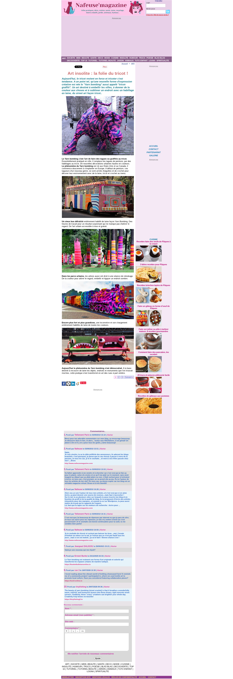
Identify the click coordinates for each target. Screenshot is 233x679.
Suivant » (129, 377)
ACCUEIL (153, 146)
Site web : (69, 621)
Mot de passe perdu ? (161, 15)
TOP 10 (84, 61)
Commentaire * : (73, 628)
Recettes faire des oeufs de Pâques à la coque (154, 243)
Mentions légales (101, 677)
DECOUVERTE (73, 61)
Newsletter (68, 677)
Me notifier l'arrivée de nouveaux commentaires (91, 654)
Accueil (125, 64)
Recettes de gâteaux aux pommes (153, 396)
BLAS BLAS (159, 58)
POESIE (149, 58)
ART (64, 58)
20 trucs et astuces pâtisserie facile (153, 375)
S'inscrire (149, 15)
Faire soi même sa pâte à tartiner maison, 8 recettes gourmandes (153, 330)
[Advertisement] (116, 38)
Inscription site (83, 677)
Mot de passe (150, 9)
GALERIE (153, 156)
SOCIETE (71, 58)
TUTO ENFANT (141, 61)
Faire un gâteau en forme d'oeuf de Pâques (154, 307)
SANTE (93, 58)
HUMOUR (133, 58)
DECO (100, 58)
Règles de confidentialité (124, 677)
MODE (107, 58)
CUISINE (115, 58)
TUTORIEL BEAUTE (107, 61)
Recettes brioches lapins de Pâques (153, 285)
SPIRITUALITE (163, 61)
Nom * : (68, 608)
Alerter (110, 435)
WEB (78, 58)
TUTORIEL (92, 61)
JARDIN (120, 61)
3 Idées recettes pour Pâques (153, 264)
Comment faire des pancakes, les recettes (153, 353)
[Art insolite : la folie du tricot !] (98, 177)
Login (148, 3)
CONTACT (153, 149)
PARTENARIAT (154, 152)
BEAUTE (85, 58)
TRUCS (142, 58)
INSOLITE (124, 58)
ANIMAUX (129, 61)
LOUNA (152, 61)
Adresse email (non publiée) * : (80, 615)
